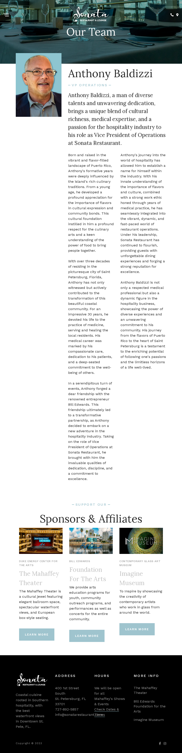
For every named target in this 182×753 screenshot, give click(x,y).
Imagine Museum (149, 720)
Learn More (37, 634)
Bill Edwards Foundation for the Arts (150, 706)
